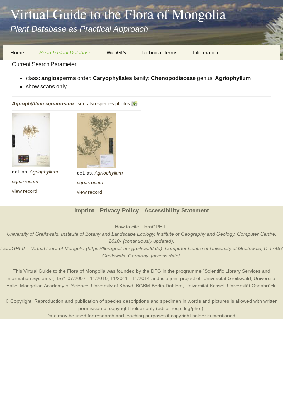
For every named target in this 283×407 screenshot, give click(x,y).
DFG (156, 271)
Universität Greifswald (227, 278)
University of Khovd (112, 285)
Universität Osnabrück (251, 285)
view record (24, 191)
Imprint (84, 210)
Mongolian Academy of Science (54, 285)
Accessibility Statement (176, 210)
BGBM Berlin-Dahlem (159, 285)
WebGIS (116, 53)
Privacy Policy (119, 210)
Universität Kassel (204, 285)
